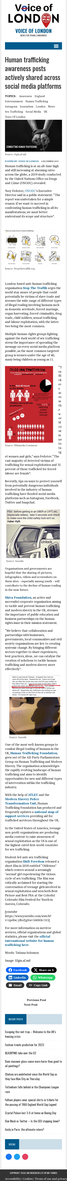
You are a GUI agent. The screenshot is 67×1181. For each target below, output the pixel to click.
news (51, 106)
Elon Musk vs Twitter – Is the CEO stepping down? (32, 1121)
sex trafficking (14, 111)
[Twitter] (17, 1156)
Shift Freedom (33, 861)
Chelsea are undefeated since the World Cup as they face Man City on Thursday (31, 1076)
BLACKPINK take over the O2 (20, 1053)
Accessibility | (13, 1179)
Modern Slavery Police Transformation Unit (22, 801)
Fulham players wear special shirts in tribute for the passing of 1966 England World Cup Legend (31, 1102)
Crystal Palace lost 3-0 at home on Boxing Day (30, 1113)
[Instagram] (25, 1156)
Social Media (33, 111)
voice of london (15, 117)
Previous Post (36, 1000)
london (40, 106)
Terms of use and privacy (51, 1179)
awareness (25, 96)
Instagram (11, 106)
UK (45, 111)
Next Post (31, 1005)
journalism (26, 106)
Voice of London (28, 161)
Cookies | (28, 1179)
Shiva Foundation (18, 597)
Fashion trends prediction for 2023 (24, 1045)
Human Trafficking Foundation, (34, 753)
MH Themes (52, 1172)
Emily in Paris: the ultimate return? (24, 1129)
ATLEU (33, 795)
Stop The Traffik (35, 288)
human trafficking (37, 101)
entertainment (14, 101)
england (40, 96)
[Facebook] (9, 1156)
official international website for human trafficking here (29, 940)
